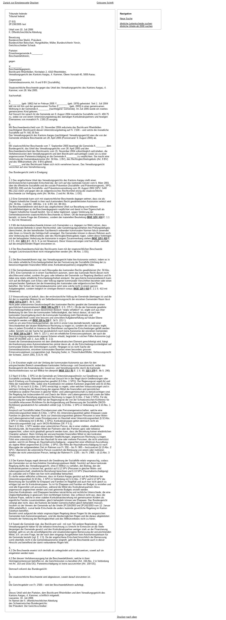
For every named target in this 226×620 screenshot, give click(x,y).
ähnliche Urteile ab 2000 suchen (136, 26)
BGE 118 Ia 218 (41, 320)
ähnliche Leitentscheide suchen (136, 23)
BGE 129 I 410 (95, 217)
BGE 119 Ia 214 (18, 302)
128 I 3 (24, 241)
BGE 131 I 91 (66, 370)
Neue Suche (126, 18)
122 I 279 (90, 370)
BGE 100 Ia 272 (50, 307)
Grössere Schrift (105, 2)
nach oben (131, 617)
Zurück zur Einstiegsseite (16, 2)
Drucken (34, 2)
